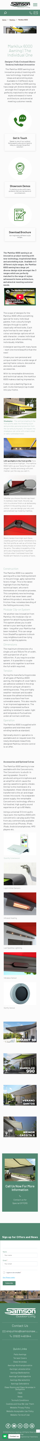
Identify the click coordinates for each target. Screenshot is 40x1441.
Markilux (12, 20)
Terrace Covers (20, 1358)
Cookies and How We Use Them (20, 1404)
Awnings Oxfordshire (20, 1383)
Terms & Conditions (20, 1400)
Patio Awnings (20, 1354)
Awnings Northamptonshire (20, 1365)
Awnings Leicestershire (20, 1369)
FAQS (20, 1393)
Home (4, 20)
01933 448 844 (30, 12)
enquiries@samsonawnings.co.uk (35, 12)
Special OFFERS (20, 1203)
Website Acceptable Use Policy (20, 1411)
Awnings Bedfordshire (20, 1372)
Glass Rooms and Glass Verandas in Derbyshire (20, 1388)
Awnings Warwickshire (20, 1380)
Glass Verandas (20, 1361)
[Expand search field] (5, 12)
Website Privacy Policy (20, 1407)
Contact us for (20, 1199)
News (20, 1396)
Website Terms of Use (20, 1415)
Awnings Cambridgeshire (20, 1376)
